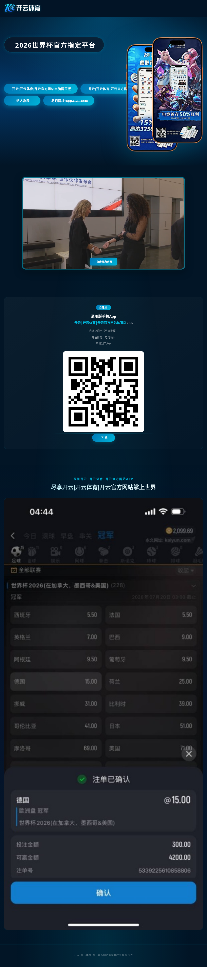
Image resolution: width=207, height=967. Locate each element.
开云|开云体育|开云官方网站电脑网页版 (41, 89)
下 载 (104, 438)
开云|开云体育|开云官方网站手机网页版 (118, 89)
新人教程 (23, 100)
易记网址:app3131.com (69, 100)
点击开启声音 (104, 261)
